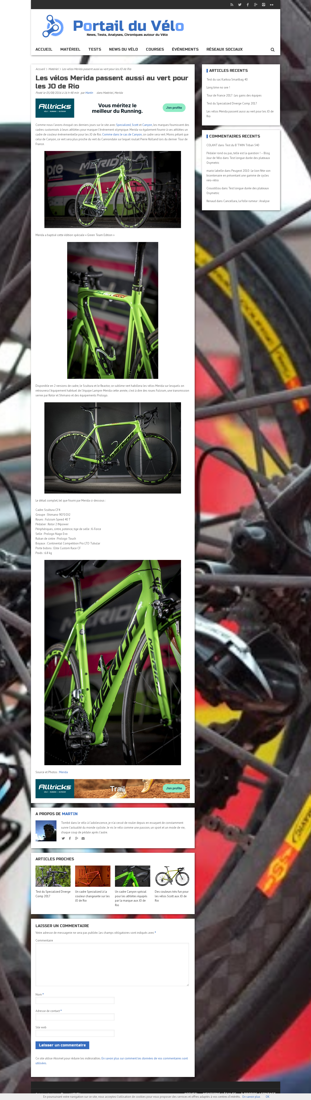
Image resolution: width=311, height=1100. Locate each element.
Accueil (44, 49)
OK (268, 1097)
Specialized (123, 125)
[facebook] (70, 838)
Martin (89, 93)
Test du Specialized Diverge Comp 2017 (231, 103)
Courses (155, 49)
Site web (41, 1027)
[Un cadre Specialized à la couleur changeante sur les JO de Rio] (92, 876)
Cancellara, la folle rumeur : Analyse (246, 201)
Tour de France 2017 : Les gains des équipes (234, 95)
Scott (135, 125)
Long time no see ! (218, 87)
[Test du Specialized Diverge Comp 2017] (53, 876)
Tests (94, 49)
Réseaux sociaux (224, 49)
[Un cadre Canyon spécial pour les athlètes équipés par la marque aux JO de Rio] (132, 876)
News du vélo (123, 49)
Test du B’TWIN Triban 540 (242, 145)
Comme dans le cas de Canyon (122, 134)
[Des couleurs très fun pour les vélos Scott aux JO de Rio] (172, 876)
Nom (40, 994)
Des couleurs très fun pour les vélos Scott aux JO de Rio (172, 896)
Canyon (147, 125)
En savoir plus (251, 1097)
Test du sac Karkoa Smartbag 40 (226, 79)
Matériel (70, 49)
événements (185, 49)
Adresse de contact (49, 1011)
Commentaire (44, 940)
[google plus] (76, 838)
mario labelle (215, 171)
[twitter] (63, 838)
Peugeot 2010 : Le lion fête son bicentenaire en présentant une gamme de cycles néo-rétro (238, 175)
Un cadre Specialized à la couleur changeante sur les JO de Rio (92, 896)
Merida (118, 93)
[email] (83, 838)
